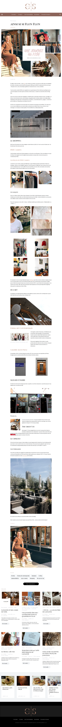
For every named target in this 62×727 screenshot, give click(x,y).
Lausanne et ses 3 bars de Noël (9, 611)
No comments (25, 620)
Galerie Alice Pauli (18, 350)
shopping (32, 578)
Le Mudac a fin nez (8, 652)
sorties (15, 607)
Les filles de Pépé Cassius (19, 160)
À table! (20, 14)
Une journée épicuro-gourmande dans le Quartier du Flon (30, 614)
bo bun (13, 575)
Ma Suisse (36, 14)
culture (44, 607)
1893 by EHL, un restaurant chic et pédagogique (38, 689)
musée (58, 607)
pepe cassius (24, 578)
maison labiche (15, 578)
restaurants (10, 607)
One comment (5, 655)
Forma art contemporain (23, 575)
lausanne (34, 575)
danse (48, 607)
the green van (40, 578)
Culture (13, 14)
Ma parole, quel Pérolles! (7, 688)
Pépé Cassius (15, 150)
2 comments (4, 615)
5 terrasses (24, 455)
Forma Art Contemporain (21, 328)
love (23, 608)
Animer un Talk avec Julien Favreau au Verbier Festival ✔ (54, 691)
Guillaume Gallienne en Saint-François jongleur (51, 653)
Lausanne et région (26, 607)
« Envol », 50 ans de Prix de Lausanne (51, 611)
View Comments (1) (30, 583)
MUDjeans (32, 279)
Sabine (5, 614)
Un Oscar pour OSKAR (22, 688)
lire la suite (4, 623)
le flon (40, 575)
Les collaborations (34, 607)
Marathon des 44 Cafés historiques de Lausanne (30, 652)
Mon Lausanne (13, 20)
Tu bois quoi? (24, 610)
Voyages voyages (45, 14)
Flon (24, 83)
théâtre (50, 649)
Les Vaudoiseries (28, 14)
